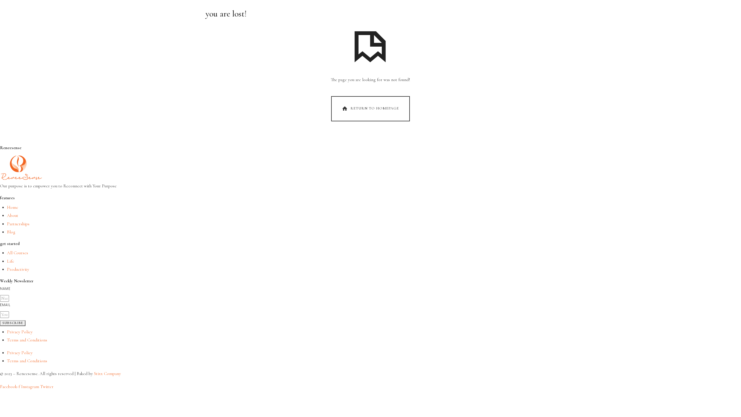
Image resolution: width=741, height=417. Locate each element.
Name (5, 289)
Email (5, 305)
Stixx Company (107, 373)
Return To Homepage (375, 108)
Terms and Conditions (27, 340)
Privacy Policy (20, 331)
